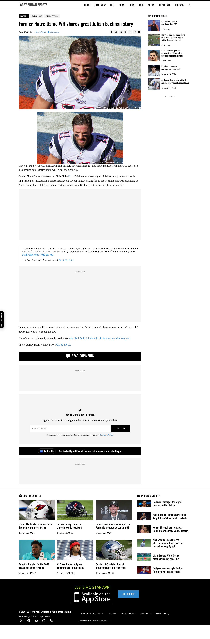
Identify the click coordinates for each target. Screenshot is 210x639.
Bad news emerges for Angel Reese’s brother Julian (167, 503)
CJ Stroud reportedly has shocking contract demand (70, 566)
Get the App (128, 594)
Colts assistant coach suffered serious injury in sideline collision (175, 81)
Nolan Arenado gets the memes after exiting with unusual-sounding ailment (172, 53)
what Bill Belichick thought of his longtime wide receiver (99, 338)
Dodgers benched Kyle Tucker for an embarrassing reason (168, 569)
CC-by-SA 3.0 (63, 344)
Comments (54, 32)
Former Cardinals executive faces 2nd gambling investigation (35, 525)
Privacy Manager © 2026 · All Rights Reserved (35, 617)
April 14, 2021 (66, 260)
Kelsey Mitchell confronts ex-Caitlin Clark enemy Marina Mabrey (170, 529)
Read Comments (82, 355)
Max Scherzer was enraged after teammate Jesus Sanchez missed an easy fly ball (168, 543)
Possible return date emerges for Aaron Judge (171, 67)
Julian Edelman (53, 16)
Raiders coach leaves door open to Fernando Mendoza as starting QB (113, 525)
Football (24, 16)
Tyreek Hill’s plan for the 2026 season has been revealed (34, 566)
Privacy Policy (106, 435)
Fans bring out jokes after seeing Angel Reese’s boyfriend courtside (170, 516)
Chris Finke (37, 16)
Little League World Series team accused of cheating (166, 557)
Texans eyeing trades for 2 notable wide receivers (69, 525)
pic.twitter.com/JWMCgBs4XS (38, 254)
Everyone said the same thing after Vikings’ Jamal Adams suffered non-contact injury (173, 37)
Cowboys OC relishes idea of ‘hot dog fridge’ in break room (111, 566)
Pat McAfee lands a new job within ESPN (169, 22)
